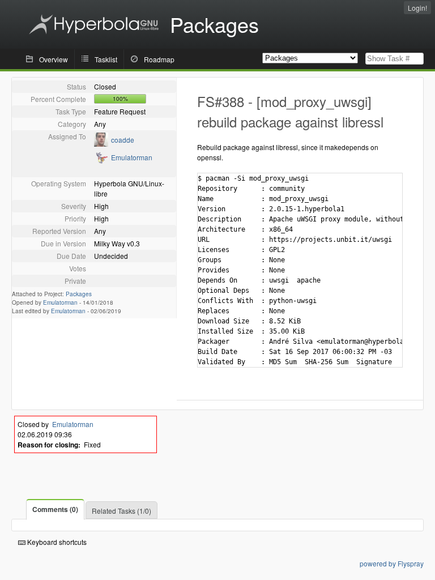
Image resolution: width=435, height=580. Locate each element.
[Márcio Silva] (101, 143)
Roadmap (159, 59)
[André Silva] (101, 161)
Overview (53, 59)
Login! (417, 7)
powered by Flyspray (392, 563)
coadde (122, 139)
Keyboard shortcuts (56, 542)
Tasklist (106, 59)
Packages (79, 294)
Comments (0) (55, 509)
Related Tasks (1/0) (121, 510)
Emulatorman (131, 157)
